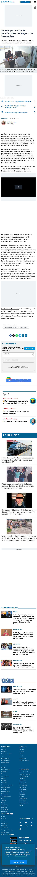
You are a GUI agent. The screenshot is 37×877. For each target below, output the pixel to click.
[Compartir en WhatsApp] (16, 335)
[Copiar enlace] (23, 335)
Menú (3, 802)
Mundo (3, 767)
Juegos (22, 796)
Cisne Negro (5, 832)
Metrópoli (4, 118)
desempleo (23, 327)
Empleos (22, 778)
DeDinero (22, 792)
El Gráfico (23, 787)
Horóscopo (23, 800)
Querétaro (23, 758)
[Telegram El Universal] (20, 822)
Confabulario (5, 791)
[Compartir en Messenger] (19, 335)
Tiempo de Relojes (7, 830)
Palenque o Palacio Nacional (15, 422)
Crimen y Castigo (9, 408)
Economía (4, 782)
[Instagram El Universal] (26, 826)
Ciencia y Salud (6, 796)
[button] (25, 2)
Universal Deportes (7, 785)
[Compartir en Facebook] (10, 335)
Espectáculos (5, 787)
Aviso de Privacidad (21, 856)
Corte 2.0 (4, 751)
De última (4, 805)
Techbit (3, 800)
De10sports (23, 789)
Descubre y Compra (26, 772)
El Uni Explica (5, 760)
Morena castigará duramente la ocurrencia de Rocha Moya (15, 402)
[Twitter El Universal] (32, 822)
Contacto (18, 866)
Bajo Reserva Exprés (10, 398)
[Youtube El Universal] (21, 826)
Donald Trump (5, 769)
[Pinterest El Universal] (32, 826)
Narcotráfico (5, 776)
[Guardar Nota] (26, 335)
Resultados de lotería (24, 804)
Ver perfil (10, 123)
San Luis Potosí (24, 760)
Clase (3, 816)
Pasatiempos (23, 798)
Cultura (3, 789)
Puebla (22, 753)
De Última (4, 823)
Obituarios (23, 780)
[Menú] (35, 2)
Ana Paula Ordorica (10, 419)
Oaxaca (22, 751)
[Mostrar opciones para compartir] (35, 7)
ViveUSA (22, 794)
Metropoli (4, 771)
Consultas (4, 811)
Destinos (4, 807)
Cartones (4, 780)
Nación (3, 749)
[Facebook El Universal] (26, 822)
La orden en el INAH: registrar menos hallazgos (16, 412)
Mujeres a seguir (6, 753)
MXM (2, 798)
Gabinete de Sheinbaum (5, 764)
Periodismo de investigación (5, 757)
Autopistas (4, 809)
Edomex (22, 749)
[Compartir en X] (13, 335)
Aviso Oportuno (24, 776)
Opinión (6, 394)
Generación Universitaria (23, 784)
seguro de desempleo (10, 327)
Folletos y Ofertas (25, 774)
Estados (3, 773)
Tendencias (4, 794)
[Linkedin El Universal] (20, 829)
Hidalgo (22, 756)
